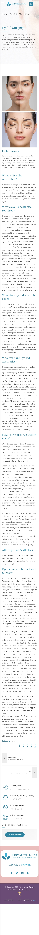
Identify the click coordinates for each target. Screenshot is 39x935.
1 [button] (18, 509)
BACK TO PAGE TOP (25, 900)
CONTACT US (9, 900)
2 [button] (21, 509)
